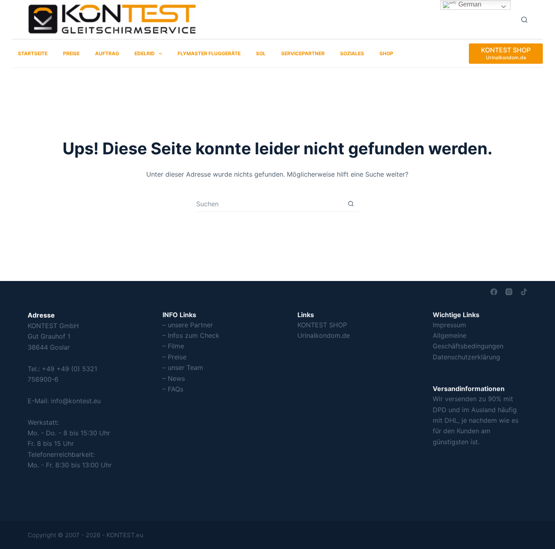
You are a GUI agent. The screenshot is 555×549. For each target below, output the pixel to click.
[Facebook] (493, 291)
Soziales (352, 53)
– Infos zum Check (191, 335)
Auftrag (107, 53)
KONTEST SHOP (322, 325)
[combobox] (269, 204)
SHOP (386, 53)
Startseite (33, 53)
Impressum (449, 325)
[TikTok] (523, 291)
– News (174, 378)
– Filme (173, 346)
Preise (71, 53)
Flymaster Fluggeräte (209, 53)
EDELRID (144, 53)
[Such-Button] (351, 204)
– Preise (174, 357)
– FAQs (173, 389)
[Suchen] (524, 20)
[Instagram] (508, 291)
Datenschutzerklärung (466, 357)
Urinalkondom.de (323, 335)
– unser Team (183, 367)
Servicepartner (303, 53)
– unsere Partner (188, 325)
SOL (261, 53)
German (469, 4)
